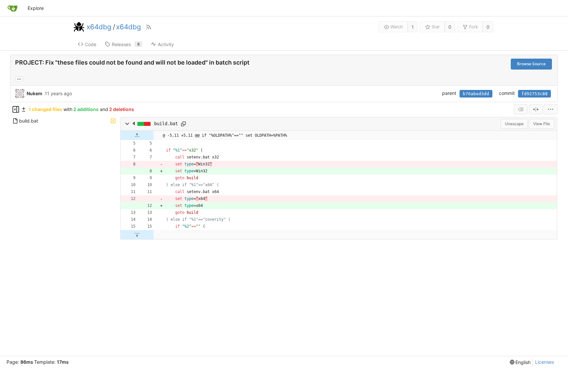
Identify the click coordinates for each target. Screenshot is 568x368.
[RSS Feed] (149, 27)
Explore (36, 8)
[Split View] (536, 109)
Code (90, 44)
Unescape (514, 123)
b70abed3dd (476, 93)
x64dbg (98, 27)
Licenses (544, 362)
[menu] (550, 109)
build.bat (166, 123)
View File (541, 123)
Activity (166, 44)
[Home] (12, 8)
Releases (126, 44)
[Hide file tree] (16, 109)
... (19, 78)
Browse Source (531, 63)
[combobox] (521, 109)
